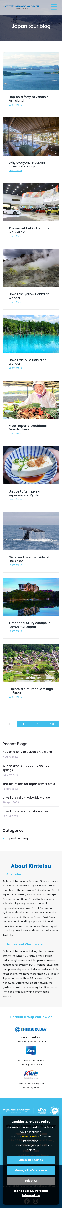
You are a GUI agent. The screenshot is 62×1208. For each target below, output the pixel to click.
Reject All (31, 1181)
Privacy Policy (30, 1136)
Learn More (15, 104)
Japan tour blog (17, 838)
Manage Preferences (30, 1170)
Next (52, 723)
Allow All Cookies (31, 1160)
